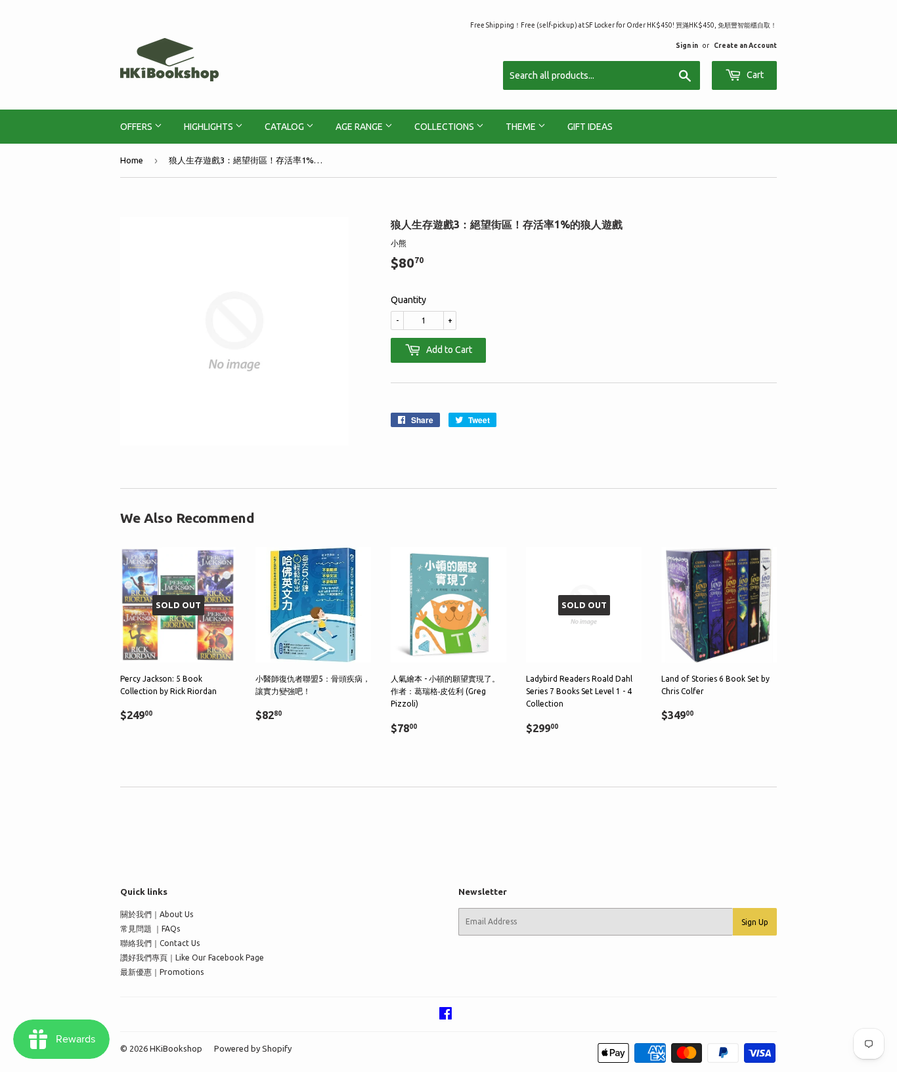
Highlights (209, 126)
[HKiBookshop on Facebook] (445, 1015)
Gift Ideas (590, 126)
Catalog (285, 126)
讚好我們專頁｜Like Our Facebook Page (192, 957)
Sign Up (754, 922)
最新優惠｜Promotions (162, 972)
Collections (445, 126)
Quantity (408, 300)
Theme (522, 126)
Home (131, 160)
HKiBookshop (176, 1048)
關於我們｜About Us (156, 914)
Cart (754, 75)
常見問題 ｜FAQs (150, 928)
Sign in (687, 45)
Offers (137, 126)
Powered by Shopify (253, 1048)
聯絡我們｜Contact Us (160, 943)
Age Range (360, 126)
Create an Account (745, 45)
